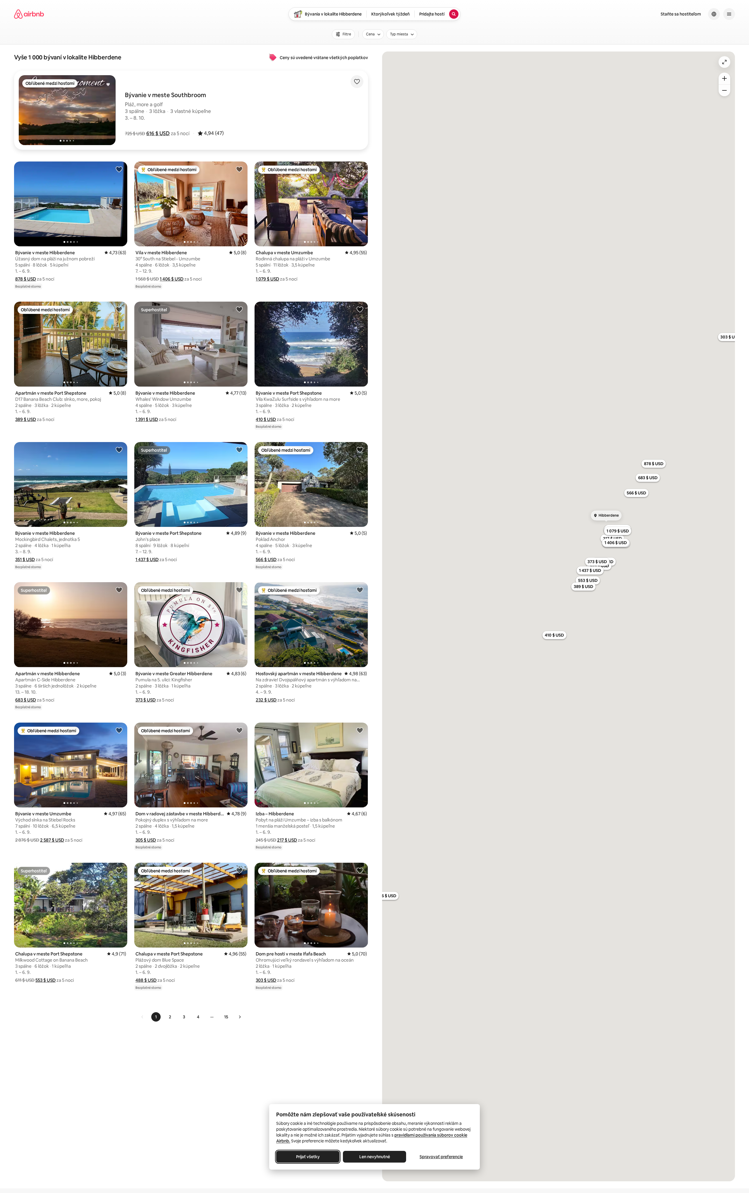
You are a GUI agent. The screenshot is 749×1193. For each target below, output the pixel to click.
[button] (158, 133)
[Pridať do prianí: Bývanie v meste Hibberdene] (119, 169)
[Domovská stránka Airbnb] (29, 14)
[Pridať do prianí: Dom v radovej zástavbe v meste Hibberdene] (239, 730)
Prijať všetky (308, 1156)
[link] (142, 1017)
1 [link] (156, 1017)
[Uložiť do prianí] (357, 81)
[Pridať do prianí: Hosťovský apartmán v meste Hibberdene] (360, 589)
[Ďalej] (239, 1017)
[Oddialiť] (724, 90)
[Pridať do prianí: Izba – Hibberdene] (360, 730)
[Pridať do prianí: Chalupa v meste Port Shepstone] (119, 870)
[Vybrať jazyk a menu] (714, 14)
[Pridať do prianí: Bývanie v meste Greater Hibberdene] (239, 589)
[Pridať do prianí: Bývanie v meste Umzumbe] (119, 730)
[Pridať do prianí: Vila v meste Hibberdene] (239, 169)
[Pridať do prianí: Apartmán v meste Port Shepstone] (119, 309)
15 (226, 1017)
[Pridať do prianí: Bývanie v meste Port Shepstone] (360, 309)
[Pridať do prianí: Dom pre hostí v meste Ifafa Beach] (360, 870)
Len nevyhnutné (374, 1156)
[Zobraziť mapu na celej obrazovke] (724, 62)
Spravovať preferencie (441, 1156)
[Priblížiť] (724, 78)
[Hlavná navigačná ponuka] (729, 14)
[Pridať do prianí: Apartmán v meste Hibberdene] (119, 589)
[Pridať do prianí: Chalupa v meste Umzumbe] (360, 169)
